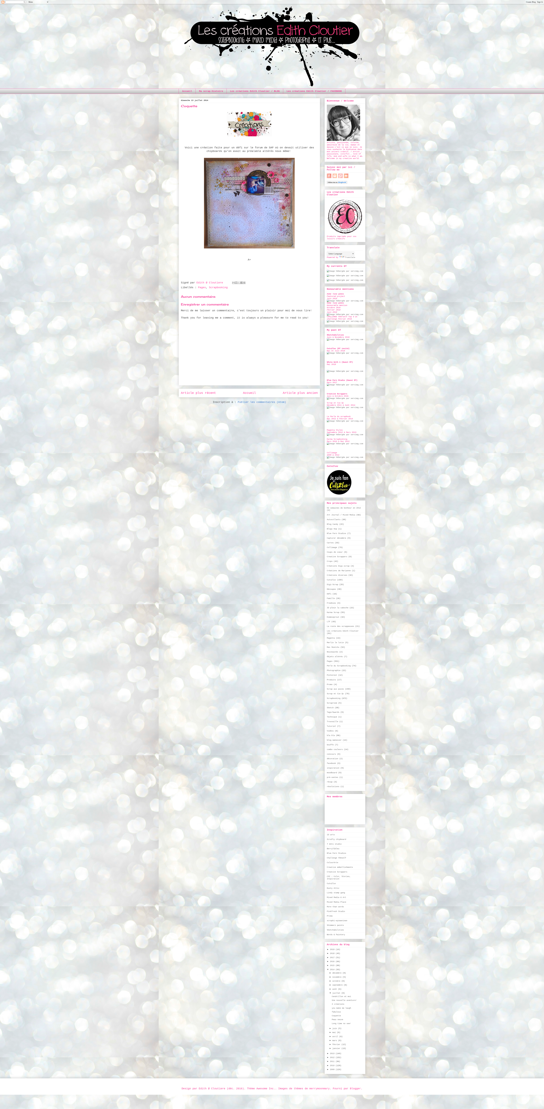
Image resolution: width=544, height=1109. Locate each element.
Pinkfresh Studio (336, 911)
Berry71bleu (333, 849)
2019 (333, 949)
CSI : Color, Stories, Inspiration (339, 877)
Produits (331, 680)
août (335, 989)
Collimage (332, 547)
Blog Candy (332, 524)
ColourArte (332, 862)
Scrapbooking (218, 287)
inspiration (333, 768)
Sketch (330, 708)
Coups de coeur (335, 552)
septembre (338, 985)
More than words (335, 907)
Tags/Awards (333, 712)
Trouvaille (332, 721)
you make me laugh (341, 1008)
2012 (333, 1057)
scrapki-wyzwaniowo (337, 920)
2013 (333, 1053)
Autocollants (333, 519)
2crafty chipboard (336, 839)
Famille (331, 598)
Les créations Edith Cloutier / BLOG (255, 91)
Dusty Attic (333, 888)
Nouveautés (332, 652)
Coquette (336, 1016)
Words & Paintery (336, 934)
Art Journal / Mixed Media (341, 515)
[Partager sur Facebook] (241, 282)
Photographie (333, 670)
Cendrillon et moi (341, 996)
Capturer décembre (336, 538)
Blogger (355, 1088)
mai (334, 1032)
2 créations (338, 1004)
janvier (336, 1048)
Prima (329, 916)
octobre (336, 981)
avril (335, 1036)
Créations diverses (337, 575)
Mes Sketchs (333, 647)
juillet (336, 993)
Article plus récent (198, 393)
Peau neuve (337, 1019)
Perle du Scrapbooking (339, 666)
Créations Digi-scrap (338, 566)
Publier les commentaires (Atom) (262, 402)
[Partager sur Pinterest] (244, 282)
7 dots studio (334, 844)
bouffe (330, 745)
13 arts (331, 835)
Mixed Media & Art (336, 897)
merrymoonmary (319, 1088)
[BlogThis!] (236, 282)
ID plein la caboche (337, 608)
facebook (331, 763)
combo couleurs (335, 749)
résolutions (333, 786)
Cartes (330, 543)
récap (329, 782)
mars (335, 1040)
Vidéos (330, 731)
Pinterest (332, 675)
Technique (332, 717)
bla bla (331, 735)
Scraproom (332, 703)
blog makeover (334, 740)
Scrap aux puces (335, 689)
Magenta (331, 638)
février (336, 1044)
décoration (332, 759)
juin (335, 1028)
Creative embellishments (340, 867)
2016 (333, 961)
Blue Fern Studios (336, 533)
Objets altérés (335, 656)
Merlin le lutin (335, 642)
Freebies (331, 603)
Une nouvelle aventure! (344, 1000)
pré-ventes (332, 777)
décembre (337, 973)
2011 (333, 1061)
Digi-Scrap (332, 584)
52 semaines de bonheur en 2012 (344, 508)
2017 (333, 957)
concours (331, 754)
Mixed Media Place (336, 902)
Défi (329, 594)
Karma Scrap (333, 612)
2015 (333, 965)
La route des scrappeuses (340, 626)
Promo (329, 684)
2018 (333, 953)
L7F (328, 621)
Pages (202, 287)
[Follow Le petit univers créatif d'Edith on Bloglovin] (337, 183)
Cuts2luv (331, 580)
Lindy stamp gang (336, 893)
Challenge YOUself (336, 858)
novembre (337, 977)
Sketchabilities (335, 930)
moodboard (332, 773)
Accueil (187, 91)
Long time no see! (341, 1023)
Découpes (331, 589)
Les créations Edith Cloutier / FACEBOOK (314, 91)
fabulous (336, 1012)
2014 (333, 969)
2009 (333, 1069)
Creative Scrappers (337, 556)
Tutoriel (331, 726)
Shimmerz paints (335, 925)
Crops (329, 561)
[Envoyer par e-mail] (233, 282)
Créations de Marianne (339, 571)
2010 (333, 1065)
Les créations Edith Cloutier (343, 631)
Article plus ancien (300, 393)
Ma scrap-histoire (211, 91)
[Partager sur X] (238, 282)
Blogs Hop (332, 529)
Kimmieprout (333, 617)
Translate (350, 257)
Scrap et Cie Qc (335, 694)
